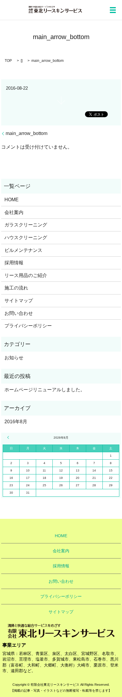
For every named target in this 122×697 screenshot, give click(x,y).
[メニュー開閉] (113, 10)
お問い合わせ (18, 313)
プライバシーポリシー (28, 325)
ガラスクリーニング (25, 224)
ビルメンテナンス (23, 250)
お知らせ (13, 357)
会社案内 (13, 212)
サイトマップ (18, 300)
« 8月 (9, 437)
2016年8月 (15, 421)
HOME (11, 199)
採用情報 (13, 262)
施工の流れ (16, 287)
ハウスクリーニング (25, 237)
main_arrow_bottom (26, 133)
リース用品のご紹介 (25, 275)
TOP (8, 61)
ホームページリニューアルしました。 (44, 389)
